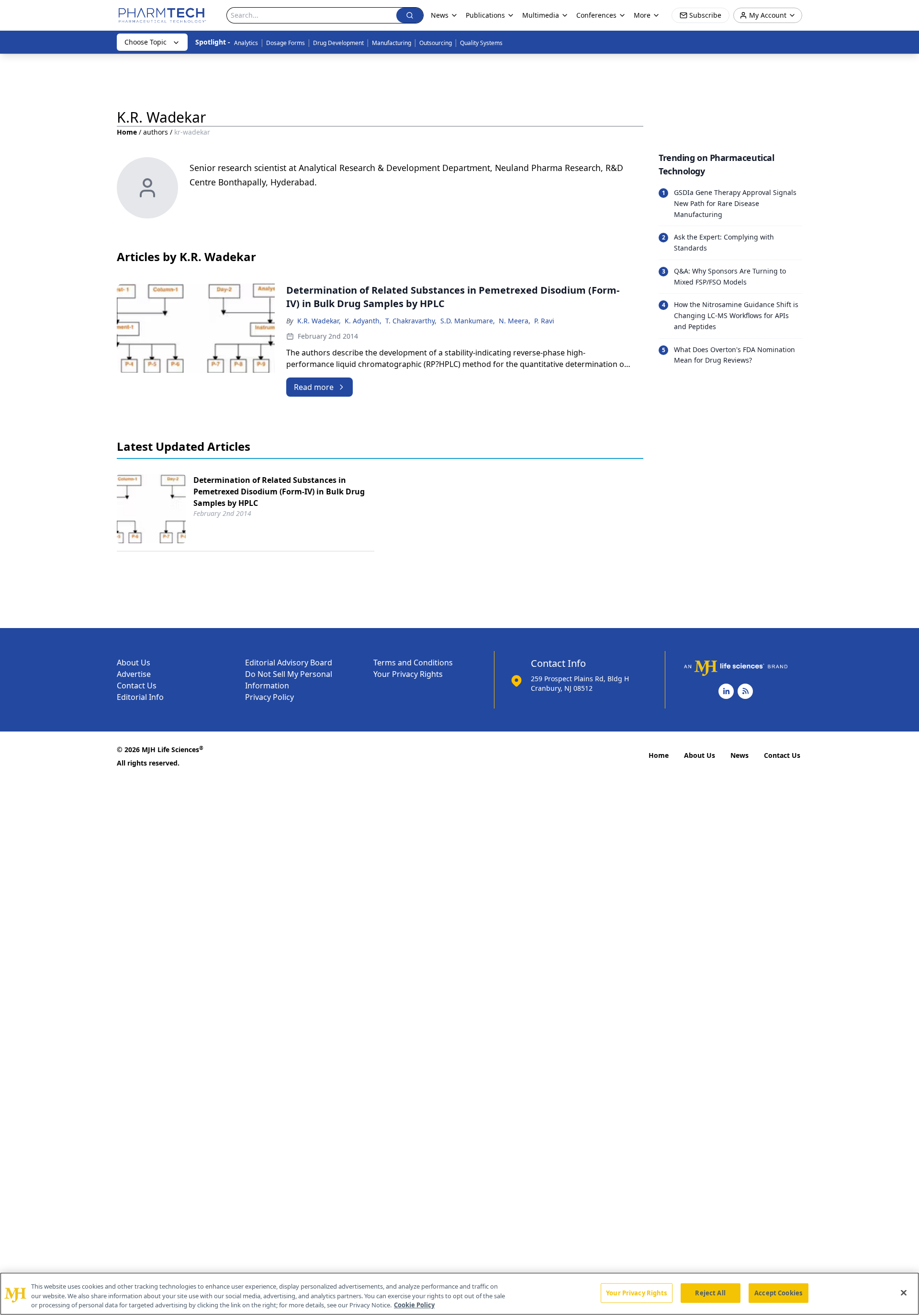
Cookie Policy (414, 1305)
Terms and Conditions (413, 662)
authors (155, 132)
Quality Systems (481, 43)
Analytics (246, 43)
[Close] (903, 1292)
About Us (133, 662)
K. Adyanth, (363, 320)
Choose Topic (145, 41)
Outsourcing (435, 43)
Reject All (710, 1292)
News (739, 755)
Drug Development (338, 43)
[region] (459, 1293)
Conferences (596, 15)
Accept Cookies (778, 1292)
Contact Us (137, 685)
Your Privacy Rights (408, 674)
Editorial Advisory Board (288, 662)
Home (127, 132)
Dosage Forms (285, 43)
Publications (485, 15)
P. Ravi (544, 320)
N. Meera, (514, 320)
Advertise (134, 674)
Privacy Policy (269, 697)
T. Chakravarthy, (411, 320)
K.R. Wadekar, (319, 320)
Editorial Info (140, 697)
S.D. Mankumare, (467, 320)
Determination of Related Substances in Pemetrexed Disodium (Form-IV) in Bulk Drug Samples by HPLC (279, 491)
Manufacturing (391, 43)
